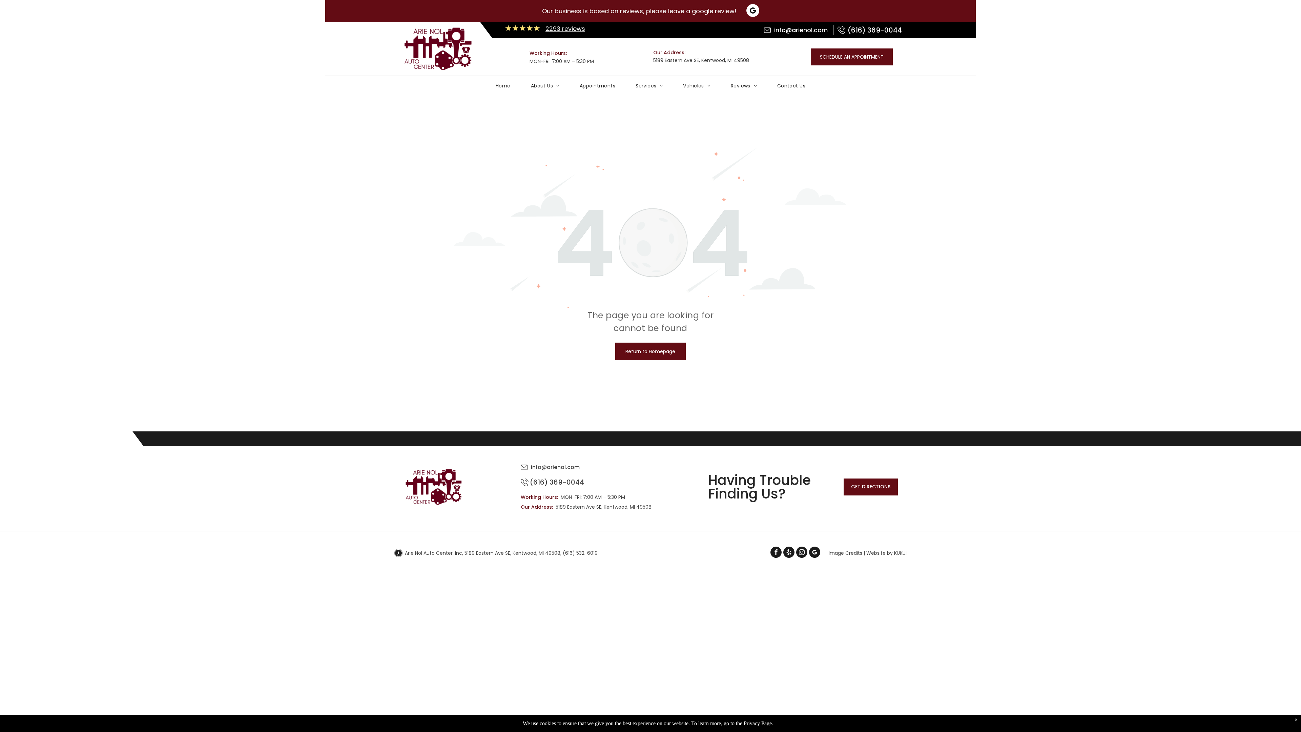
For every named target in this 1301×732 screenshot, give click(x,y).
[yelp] (788, 553)
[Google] (752, 11)
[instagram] (801, 553)
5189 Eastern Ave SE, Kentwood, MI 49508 (701, 60)
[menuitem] (503, 87)
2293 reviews (565, 28)
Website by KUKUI (886, 553)
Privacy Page (758, 723)
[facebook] (776, 553)
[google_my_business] (814, 553)
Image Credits (845, 553)
